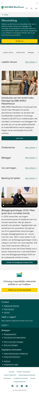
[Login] (32, 8)
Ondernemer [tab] (20, 52)
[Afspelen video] (19, 197)
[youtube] (26, 386)
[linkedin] (22, 386)
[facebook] (12, 386)
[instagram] (17, 386)
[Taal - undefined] (2, 3)
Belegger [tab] (31, 52)
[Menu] (36, 8)
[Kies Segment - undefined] (37, 3)
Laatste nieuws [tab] (8, 52)
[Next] (38, 52)
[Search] (27, 8)
